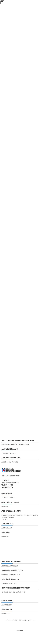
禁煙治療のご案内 (6, 613)
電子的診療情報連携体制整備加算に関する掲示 (13, 592)
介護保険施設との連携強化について (10, 574)
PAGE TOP (37, 610)
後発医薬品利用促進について (9, 583)
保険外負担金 (4, 536)
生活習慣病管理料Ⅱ (6, 604)
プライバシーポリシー (8, 497)
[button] (18, 630)
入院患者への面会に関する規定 (9, 462)
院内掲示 (5, 519)
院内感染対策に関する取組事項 (9, 565)
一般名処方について (6, 528)
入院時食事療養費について (8, 453)
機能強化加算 (4, 506)
